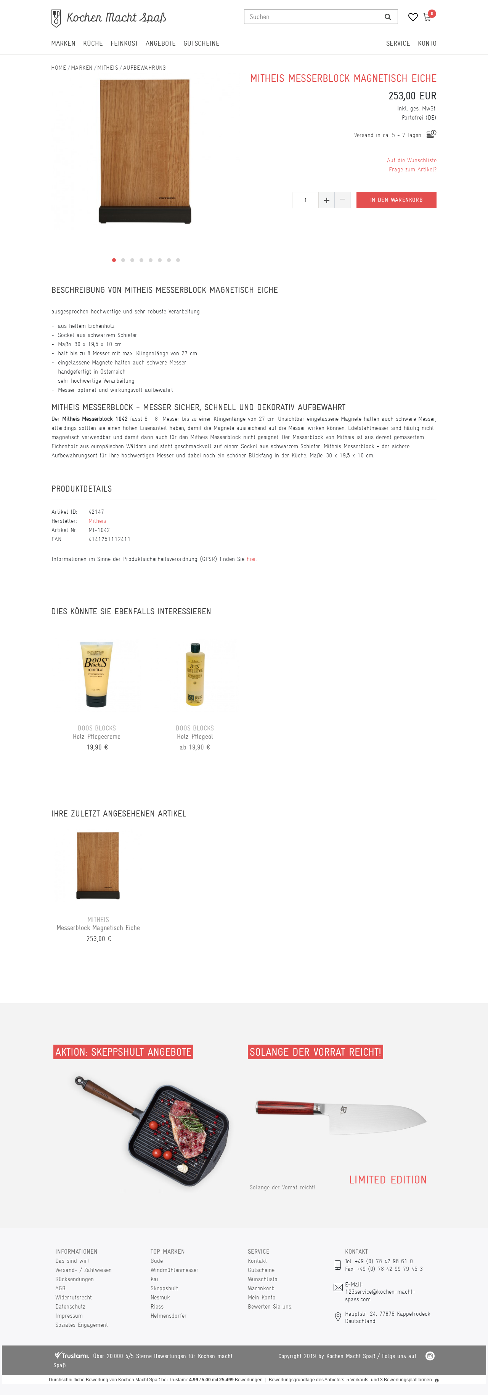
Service (398, 43)
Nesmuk (160, 1297)
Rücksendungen (74, 1279)
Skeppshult (164, 1288)
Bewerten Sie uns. (270, 1306)
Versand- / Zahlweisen (83, 1270)
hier (251, 558)
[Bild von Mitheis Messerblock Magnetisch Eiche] (145, 151)
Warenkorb (261, 1288)
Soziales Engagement (81, 1324)
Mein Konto (262, 1297)
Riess (157, 1306)
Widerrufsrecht (73, 1297)
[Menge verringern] (343, 200)
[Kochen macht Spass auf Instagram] (430, 1357)
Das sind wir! (72, 1260)
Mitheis (107, 67)
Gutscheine (201, 43)
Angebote (161, 43)
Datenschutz (70, 1306)
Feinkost (124, 43)
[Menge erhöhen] (327, 200)
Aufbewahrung (144, 67)
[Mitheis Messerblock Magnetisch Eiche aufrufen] (98, 865)
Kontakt (257, 1260)
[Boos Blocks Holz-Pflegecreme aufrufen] (96, 674)
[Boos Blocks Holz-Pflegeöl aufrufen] (195, 674)
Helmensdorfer (169, 1315)
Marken (63, 43)
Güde (157, 1260)
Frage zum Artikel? (413, 169)
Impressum (69, 1315)
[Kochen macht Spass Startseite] (58, 67)
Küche (93, 43)
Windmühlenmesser (175, 1270)
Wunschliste (262, 1279)
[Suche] (388, 17)
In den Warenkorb (396, 200)
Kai (154, 1279)
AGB (60, 1288)
